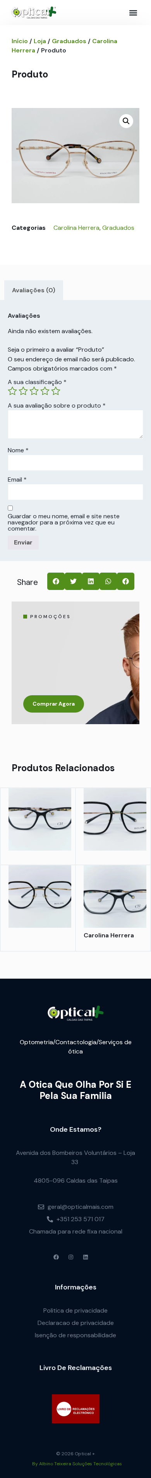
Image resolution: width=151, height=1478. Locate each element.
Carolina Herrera (76, 228)
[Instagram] (71, 1257)
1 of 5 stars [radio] (12, 391)
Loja (40, 41)
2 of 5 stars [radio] (23, 391)
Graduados (69, 41)
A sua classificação (37, 382)
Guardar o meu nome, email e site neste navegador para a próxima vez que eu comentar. (64, 522)
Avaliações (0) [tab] (33, 290)
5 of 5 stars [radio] (55, 391)
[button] (133, 12)
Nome (18, 450)
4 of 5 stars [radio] (45, 391)
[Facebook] (56, 1257)
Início (20, 41)
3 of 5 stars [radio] (34, 391)
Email (17, 480)
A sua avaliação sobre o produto (57, 406)
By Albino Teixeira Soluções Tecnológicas (77, 1464)
